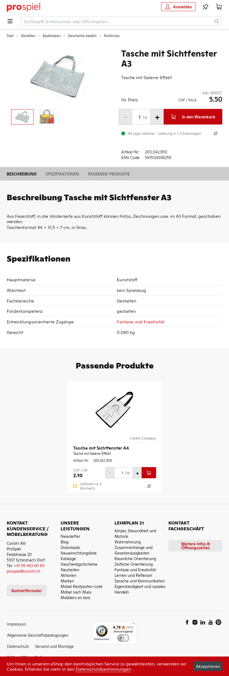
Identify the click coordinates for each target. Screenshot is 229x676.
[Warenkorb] (219, 6)
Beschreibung (22, 173)
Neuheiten (70, 569)
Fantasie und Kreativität (140, 321)
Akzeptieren (208, 666)
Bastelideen (52, 35)
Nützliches (112, 35)
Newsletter (70, 536)
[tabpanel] (57, 76)
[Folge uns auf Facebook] (187, 622)
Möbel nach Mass (76, 591)
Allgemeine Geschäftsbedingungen (37, 635)
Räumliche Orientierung (135, 558)
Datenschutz (18, 646)
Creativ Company (143, 438)
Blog (64, 541)
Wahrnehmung (128, 541)
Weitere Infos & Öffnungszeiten (195, 545)
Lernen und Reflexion (133, 575)
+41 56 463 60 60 (29, 565)
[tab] (22, 117)
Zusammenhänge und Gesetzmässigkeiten (133, 550)
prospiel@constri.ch (23, 570)
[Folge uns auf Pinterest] (218, 622)
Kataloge (68, 558)
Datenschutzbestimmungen (103, 669)
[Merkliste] (205, 6)
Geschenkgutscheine (79, 564)
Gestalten (28, 35)
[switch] (123, 637)
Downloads (70, 547)
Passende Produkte (109, 173)
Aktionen (68, 575)
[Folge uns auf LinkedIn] (203, 622)
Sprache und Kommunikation (140, 580)
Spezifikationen (62, 173)
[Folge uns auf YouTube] (210, 622)
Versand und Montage (54, 646)
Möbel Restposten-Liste (81, 586)
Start (10, 35)
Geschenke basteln (82, 35)
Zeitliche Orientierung (134, 564)
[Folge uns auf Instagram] (195, 622)
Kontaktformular (26, 590)
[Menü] (133, 625)
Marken (67, 580)
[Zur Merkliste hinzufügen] (215, 133)
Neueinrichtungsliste (79, 552)
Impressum (16, 623)
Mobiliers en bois (75, 597)
